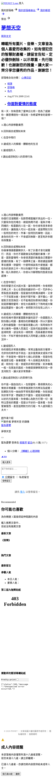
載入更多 (6, 462)
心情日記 (26, 77)
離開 (18, 774)
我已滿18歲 (7, 774)
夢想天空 (11, 27)
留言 (30, 442)
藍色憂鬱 (6, 425)
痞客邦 (23, 442)
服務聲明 (33, 734)
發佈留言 (6, 481)
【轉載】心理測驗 (30, 451)
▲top (4, 456)
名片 (9, 91)
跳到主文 (6, 36)
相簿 (9, 83)
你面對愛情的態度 (22, 104)
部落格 (11, 87)
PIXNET (14, 731)
